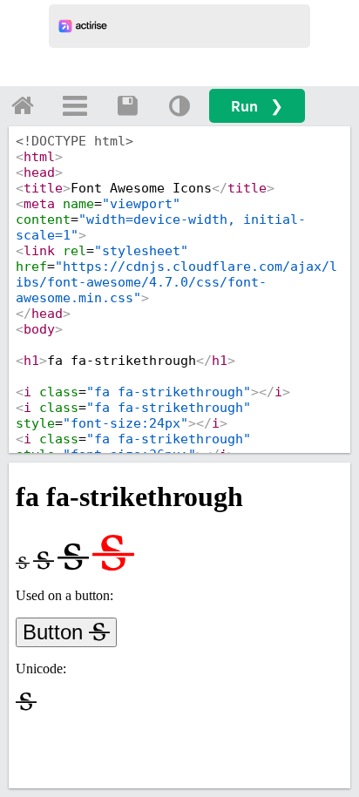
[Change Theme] (179, 105)
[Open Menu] (75, 105)
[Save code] (127, 105)
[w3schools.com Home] (22, 105)
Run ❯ (257, 106)
